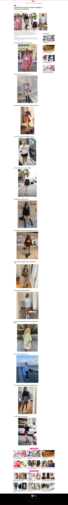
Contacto (32, 503)
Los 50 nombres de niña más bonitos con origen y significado (48, 72)
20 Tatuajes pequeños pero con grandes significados (48, 62)
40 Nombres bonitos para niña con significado (48, 42)
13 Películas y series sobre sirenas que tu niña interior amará (48, 52)
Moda (15, 5)
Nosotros (36, 503)
